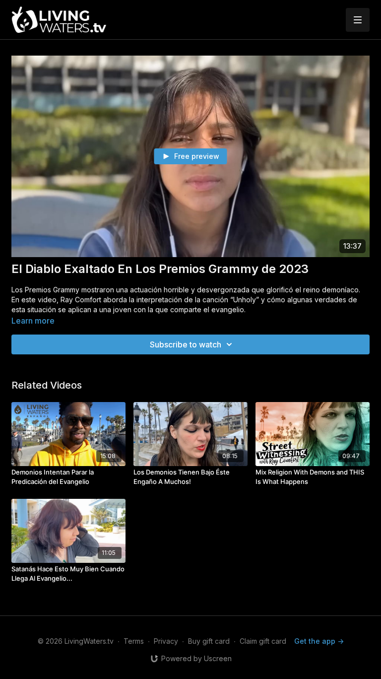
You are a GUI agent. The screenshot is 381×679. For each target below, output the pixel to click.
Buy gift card (209, 641)
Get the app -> (319, 641)
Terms (134, 641)
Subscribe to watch (185, 344)
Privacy (166, 641)
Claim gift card (263, 641)
